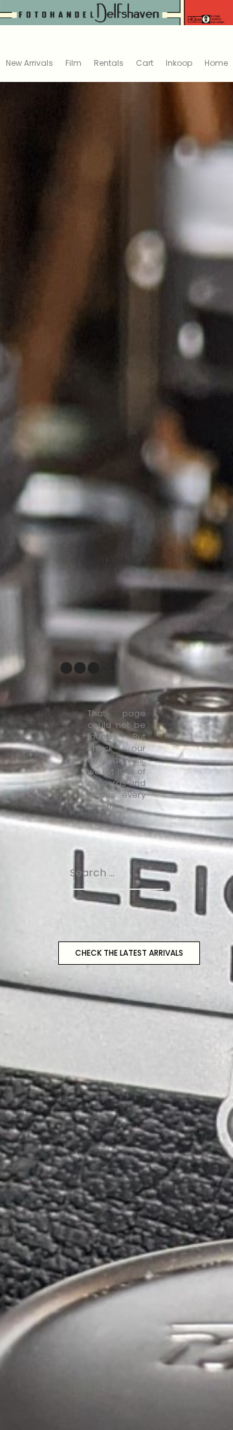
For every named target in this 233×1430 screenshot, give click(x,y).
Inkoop (179, 62)
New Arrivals (29, 62)
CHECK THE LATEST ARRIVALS (129, 952)
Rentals (109, 62)
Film (73, 62)
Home (216, 62)
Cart (144, 62)
